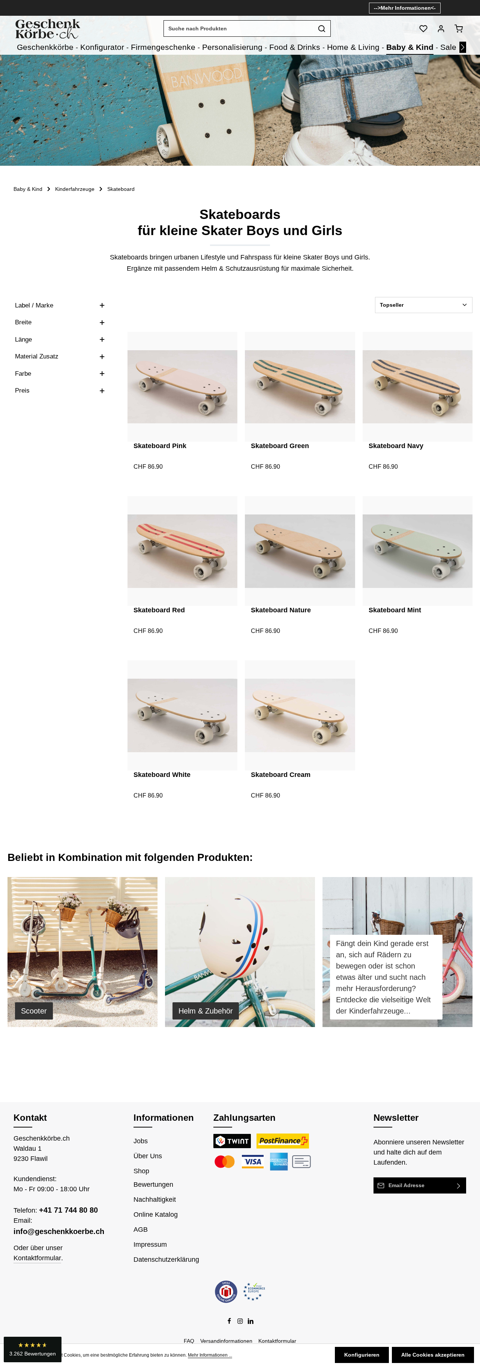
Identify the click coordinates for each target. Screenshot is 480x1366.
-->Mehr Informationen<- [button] (405, 8)
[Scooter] (83, 952)
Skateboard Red (159, 610)
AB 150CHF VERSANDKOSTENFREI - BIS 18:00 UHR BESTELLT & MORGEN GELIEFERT (154, 8)
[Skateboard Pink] (182, 387)
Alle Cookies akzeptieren (433, 1355)
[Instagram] (241, 1323)
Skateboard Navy (396, 446)
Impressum (150, 1244)
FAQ (189, 1341)
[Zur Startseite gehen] (47, 28)
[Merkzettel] (423, 29)
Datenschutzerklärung (166, 1259)
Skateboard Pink (160, 446)
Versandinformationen (226, 1341)
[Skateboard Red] (182, 551)
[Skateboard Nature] (300, 551)
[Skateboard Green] (300, 387)
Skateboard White (162, 774)
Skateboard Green (280, 446)
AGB (141, 1229)
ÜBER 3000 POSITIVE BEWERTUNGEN (315, 8)
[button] (33, 1349)
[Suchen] (322, 28)
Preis (22, 390)
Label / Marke (34, 305)
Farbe (23, 373)
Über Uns (148, 1156)
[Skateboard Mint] (417, 551)
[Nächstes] (462, 47)
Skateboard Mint (395, 610)
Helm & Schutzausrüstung (240, 268)
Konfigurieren (362, 1355)
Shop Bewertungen (153, 1177)
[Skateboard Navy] (417, 387)
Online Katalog (156, 1214)
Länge (23, 339)
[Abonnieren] (459, 1185)
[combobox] (239, 28)
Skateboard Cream (280, 774)
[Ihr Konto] (441, 29)
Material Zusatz (36, 356)
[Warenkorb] (458, 29)
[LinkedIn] (251, 1323)
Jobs (141, 1141)
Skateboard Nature (281, 610)
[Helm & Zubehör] (240, 952)
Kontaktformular (37, 1258)
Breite (23, 322)
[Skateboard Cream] (300, 715)
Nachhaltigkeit (155, 1199)
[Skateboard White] (182, 715)
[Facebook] (230, 1323)
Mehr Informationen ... (210, 1355)
